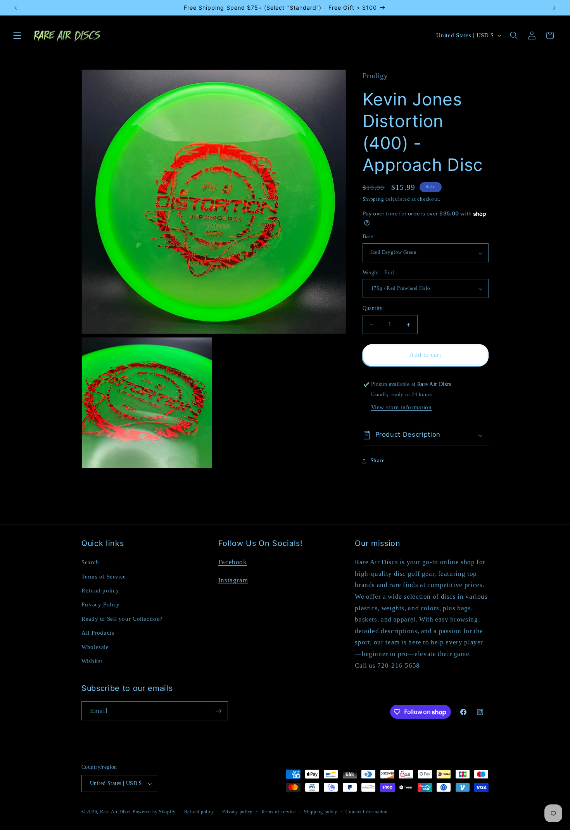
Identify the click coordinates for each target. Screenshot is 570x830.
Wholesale (95, 647)
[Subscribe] (219, 710)
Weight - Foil (378, 273)
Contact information (366, 811)
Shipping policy (320, 811)
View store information (401, 407)
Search (90, 562)
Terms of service (278, 811)
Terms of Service (103, 576)
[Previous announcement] (15, 7)
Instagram (233, 580)
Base (368, 237)
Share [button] (377, 460)
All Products (97, 633)
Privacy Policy (100, 604)
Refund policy (100, 590)
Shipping (373, 199)
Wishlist (91, 661)
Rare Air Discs (115, 811)
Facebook (232, 562)
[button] (17, 35)
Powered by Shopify (154, 811)
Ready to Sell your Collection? (122, 619)
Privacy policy (237, 811)
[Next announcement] (554, 7)
